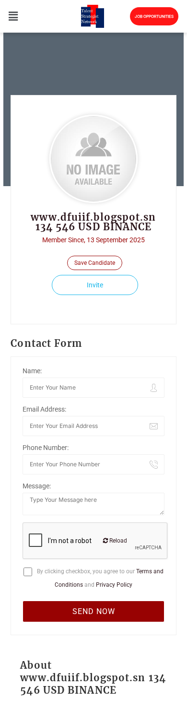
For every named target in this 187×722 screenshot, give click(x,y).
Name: (32, 371)
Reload (117, 540)
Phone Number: (46, 447)
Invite (95, 285)
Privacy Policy (114, 584)
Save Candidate (94, 263)
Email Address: (44, 409)
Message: (37, 486)
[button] (13, 16)
